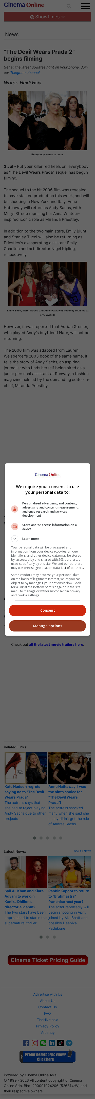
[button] (47, 538)
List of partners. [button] (72, 568)
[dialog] (47, 549)
